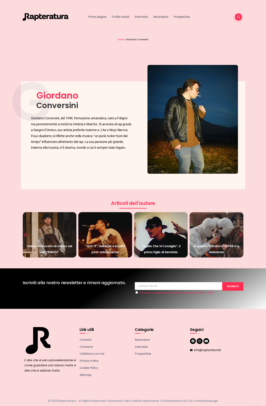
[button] (25, 235)
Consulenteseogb (205, 401)
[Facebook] (193, 341)
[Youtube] (206, 341)
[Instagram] (199, 341)
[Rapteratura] (45, 17)
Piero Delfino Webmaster (141, 401)
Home (121, 39)
